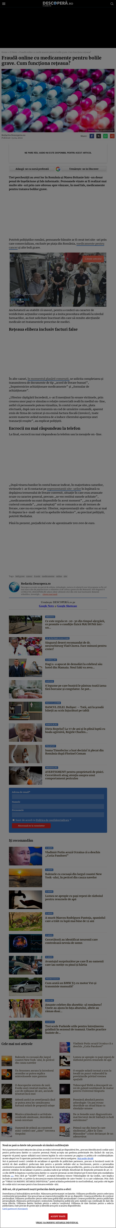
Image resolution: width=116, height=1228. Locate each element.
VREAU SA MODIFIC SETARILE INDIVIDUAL (57, 1222)
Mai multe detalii (85, 1158)
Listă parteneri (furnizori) (15, 1209)
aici (12, 1176)
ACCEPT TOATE (58, 1216)
